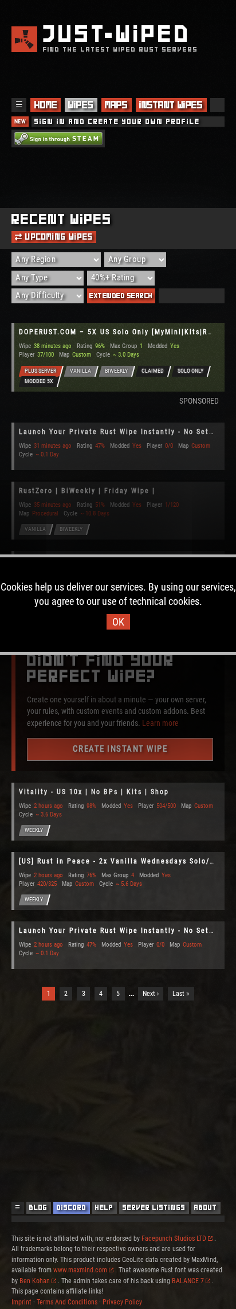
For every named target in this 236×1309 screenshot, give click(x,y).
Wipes (80, 105)
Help (104, 1207)
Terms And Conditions (67, 1302)
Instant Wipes (171, 105)
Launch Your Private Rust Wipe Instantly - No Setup (118, 432)
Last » (180, 994)
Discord (71, 1207)
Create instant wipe (120, 749)
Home (45, 105)
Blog (38, 1207)
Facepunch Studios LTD (173, 1238)
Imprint (21, 1302)
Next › (151, 994)
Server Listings (154, 1207)
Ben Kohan (34, 1281)
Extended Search (121, 295)
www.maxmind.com (80, 1270)
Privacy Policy (122, 1302)
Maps (116, 105)
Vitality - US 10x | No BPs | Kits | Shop (94, 792)
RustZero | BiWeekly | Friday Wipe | (87, 491)
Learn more (160, 722)
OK (118, 622)
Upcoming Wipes (57, 237)
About (205, 1207)
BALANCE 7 (188, 1281)
